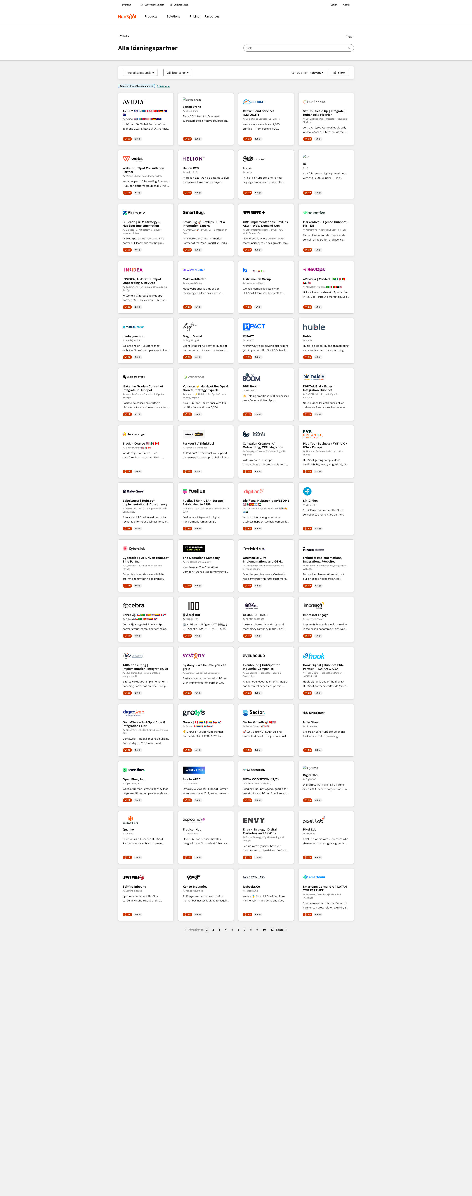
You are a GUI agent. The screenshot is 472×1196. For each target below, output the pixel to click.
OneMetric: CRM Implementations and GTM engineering (262, 559)
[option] (138, 73)
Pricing (194, 16)
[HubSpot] (127, 16)
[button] (350, 36)
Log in (334, 5)
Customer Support (154, 5)
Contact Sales (181, 5)
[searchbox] (298, 48)
